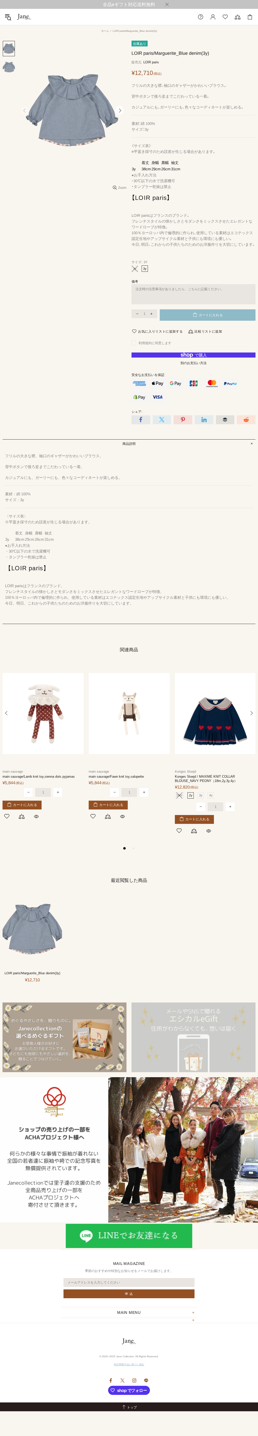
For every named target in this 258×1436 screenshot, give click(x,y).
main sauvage (13, 771)
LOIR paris (151, 62)
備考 (135, 281)
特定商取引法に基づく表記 (129, 1364)
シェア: (137, 412)
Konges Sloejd (185, 771)
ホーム (105, 31)
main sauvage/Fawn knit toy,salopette (116, 776)
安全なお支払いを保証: (148, 375)
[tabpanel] (43, 746)
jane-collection (24, 17)
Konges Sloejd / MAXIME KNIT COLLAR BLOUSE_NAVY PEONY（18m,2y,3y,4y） (206, 779)
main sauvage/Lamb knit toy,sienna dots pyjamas (39, 776)
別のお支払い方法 (193, 363)
